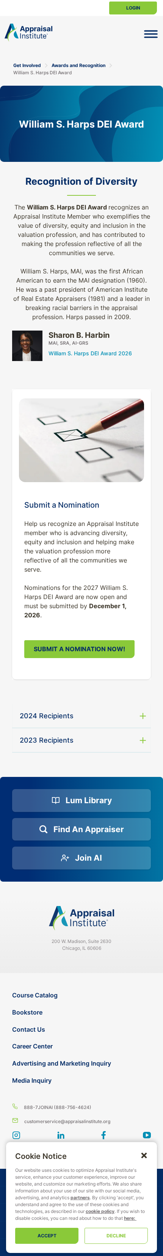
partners (80, 1197)
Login (133, 8)
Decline (116, 1235)
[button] (144, 1155)
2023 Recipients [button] (47, 740)
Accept (47, 1235)
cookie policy (100, 1211)
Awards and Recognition (78, 65)
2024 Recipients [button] (47, 716)
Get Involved (27, 65)
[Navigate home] (81, 918)
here (129, 1218)
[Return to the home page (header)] (28, 33)
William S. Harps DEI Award (42, 72)
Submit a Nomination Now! (79, 649)
